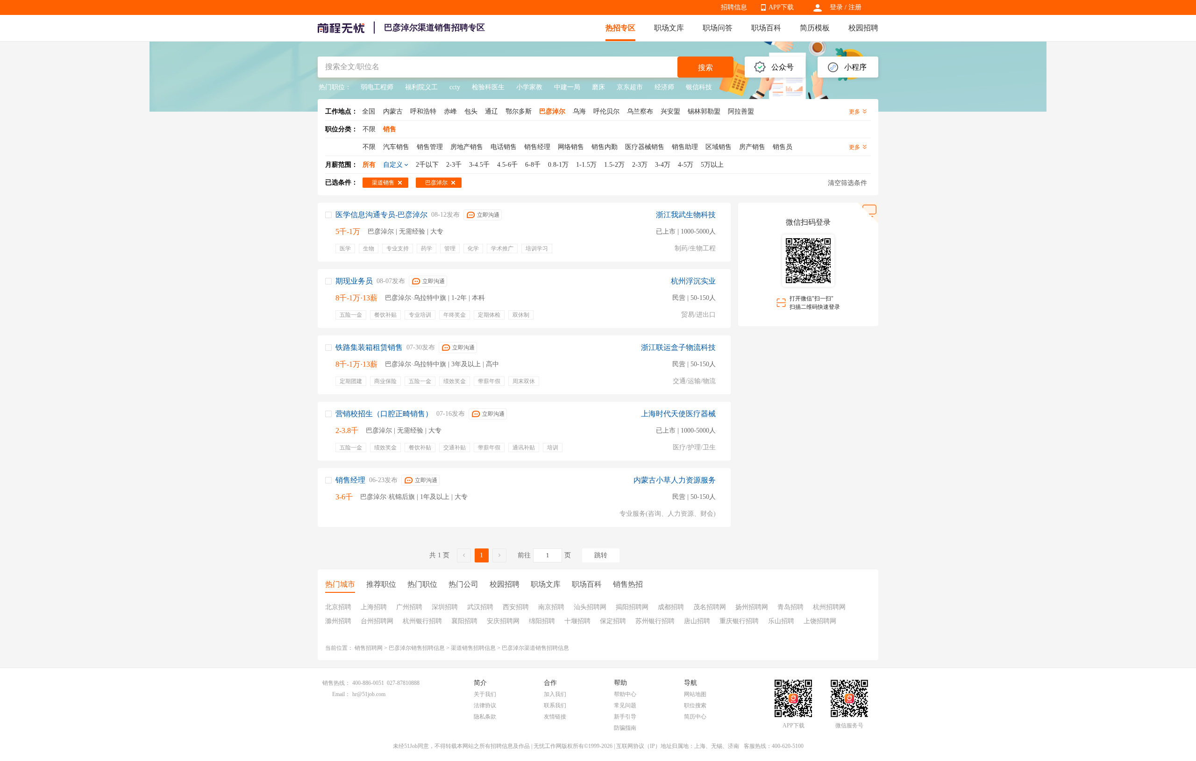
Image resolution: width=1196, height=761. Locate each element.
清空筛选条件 (847, 182)
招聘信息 (734, 7)
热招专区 (620, 28)
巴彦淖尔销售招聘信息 (417, 648)
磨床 (598, 87)
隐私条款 (485, 716)
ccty (454, 87)
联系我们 (555, 705)
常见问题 (625, 705)
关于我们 (485, 694)
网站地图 (695, 694)
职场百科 (766, 28)
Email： (341, 694)
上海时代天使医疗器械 (678, 414)
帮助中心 (625, 694)
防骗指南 (625, 728)
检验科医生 (488, 87)
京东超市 (630, 87)
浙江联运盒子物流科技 (678, 347)
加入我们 (555, 694)
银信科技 (699, 87)
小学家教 (529, 87)
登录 (836, 7)
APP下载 (781, 7)
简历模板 (815, 28)
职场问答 (718, 28)
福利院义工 (421, 87)
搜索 (705, 67)
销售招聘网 (369, 648)
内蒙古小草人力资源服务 (675, 480)
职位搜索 (695, 705)
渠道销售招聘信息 (473, 648)
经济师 (664, 87)
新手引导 (625, 716)
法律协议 (485, 705)
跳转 (600, 555)
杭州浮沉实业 (693, 281)
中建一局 (567, 87)
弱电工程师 (377, 87)
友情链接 (555, 716)
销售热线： (336, 683)
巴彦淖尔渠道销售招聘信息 (535, 648)
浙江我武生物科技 (686, 215)
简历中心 (695, 716)
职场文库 (669, 28)
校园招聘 (863, 28)
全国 (368, 111)
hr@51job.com (368, 694)
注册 (854, 7)
